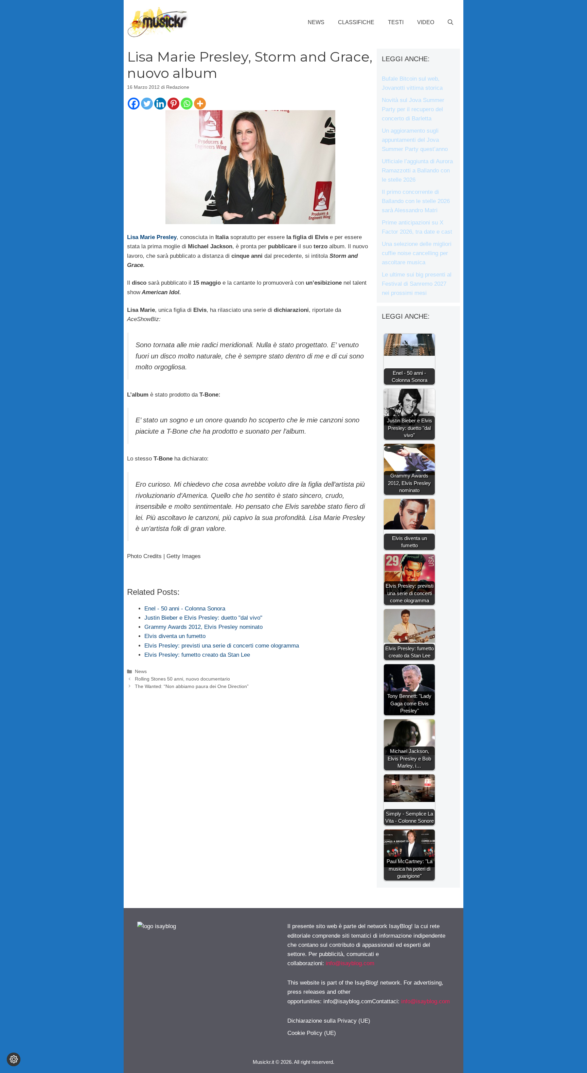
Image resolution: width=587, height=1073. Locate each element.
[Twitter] (147, 104)
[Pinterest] (173, 104)
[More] (200, 104)
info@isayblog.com (350, 963)
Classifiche (356, 22)
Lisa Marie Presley (152, 237)
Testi (396, 22)
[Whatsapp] (187, 104)
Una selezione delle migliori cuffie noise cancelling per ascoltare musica (416, 253)
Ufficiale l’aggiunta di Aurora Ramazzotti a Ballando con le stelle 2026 (417, 170)
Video (425, 22)
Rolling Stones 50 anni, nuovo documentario (182, 679)
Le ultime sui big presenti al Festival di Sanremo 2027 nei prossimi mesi (416, 283)
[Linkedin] (160, 104)
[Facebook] (134, 104)
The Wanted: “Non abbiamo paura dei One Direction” (192, 686)
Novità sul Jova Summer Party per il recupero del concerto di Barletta (413, 109)
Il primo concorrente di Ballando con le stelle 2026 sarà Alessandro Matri (416, 201)
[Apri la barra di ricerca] (450, 22)
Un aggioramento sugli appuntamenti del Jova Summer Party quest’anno (415, 140)
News (316, 22)
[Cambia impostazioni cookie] (13, 1059)
